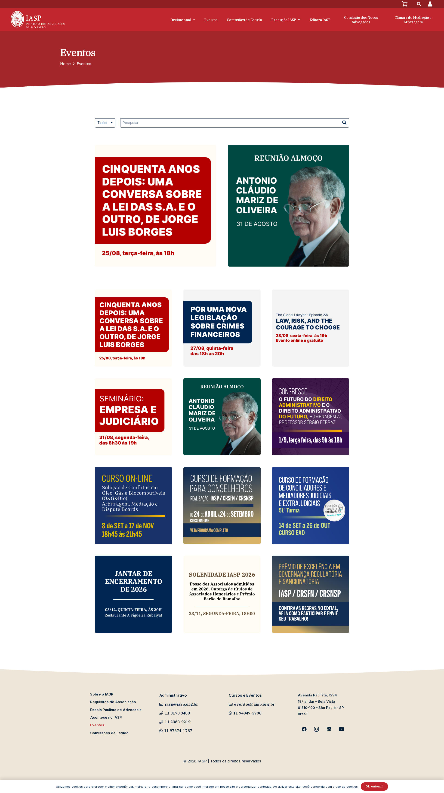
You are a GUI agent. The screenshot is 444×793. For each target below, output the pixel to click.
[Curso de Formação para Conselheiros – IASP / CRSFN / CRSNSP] (222, 505)
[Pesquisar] (344, 123)
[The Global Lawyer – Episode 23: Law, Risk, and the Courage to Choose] (310, 328)
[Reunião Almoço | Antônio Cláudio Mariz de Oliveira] (288, 205)
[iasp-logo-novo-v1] (37, 19)
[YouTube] (341, 729)
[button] (419, 4)
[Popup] (430, 4)
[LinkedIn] (329, 729)
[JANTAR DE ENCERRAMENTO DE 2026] (133, 594)
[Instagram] (316, 729)
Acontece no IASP (106, 717)
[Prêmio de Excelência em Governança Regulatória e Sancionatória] (310, 594)
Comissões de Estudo (109, 733)
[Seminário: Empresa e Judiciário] (133, 417)
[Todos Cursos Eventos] (105, 125)
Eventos (97, 725)
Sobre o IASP (101, 694)
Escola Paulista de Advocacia (116, 710)
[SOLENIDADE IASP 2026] (222, 594)
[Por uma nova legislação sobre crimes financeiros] (222, 328)
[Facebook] (304, 729)
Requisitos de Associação (113, 702)
